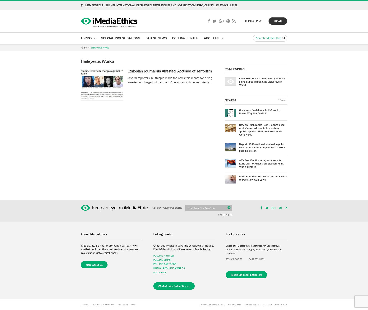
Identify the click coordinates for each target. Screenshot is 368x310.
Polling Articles (164, 255)
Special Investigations (120, 38)
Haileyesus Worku (100, 47)
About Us (211, 38)
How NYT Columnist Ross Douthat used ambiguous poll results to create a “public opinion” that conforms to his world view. (262, 129)
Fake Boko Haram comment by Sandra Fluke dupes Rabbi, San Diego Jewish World (262, 82)
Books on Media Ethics (212, 304)
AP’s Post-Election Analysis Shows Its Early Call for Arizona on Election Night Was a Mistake (261, 164)
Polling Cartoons (164, 264)
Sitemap (268, 304)
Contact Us (281, 304)
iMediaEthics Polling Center (174, 286)
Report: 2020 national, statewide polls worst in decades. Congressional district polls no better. (262, 147)
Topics (86, 38)
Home (84, 47)
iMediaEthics (110, 21)
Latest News (156, 38)
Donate (278, 21)
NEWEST (230, 100)
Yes (220, 215)
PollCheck (160, 272)
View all (282, 100)
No (227, 215)
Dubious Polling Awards (169, 268)
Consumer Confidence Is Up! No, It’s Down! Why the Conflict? (259, 111)
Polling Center (185, 38)
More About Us (94, 264)
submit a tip (251, 21)
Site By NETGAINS (127, 304)
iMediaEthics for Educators (246, 274)
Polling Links (162, 259)
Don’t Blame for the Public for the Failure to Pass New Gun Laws (263, 178)
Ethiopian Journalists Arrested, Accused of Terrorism (169, 71)
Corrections (235, 304)
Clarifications (252, 304)
